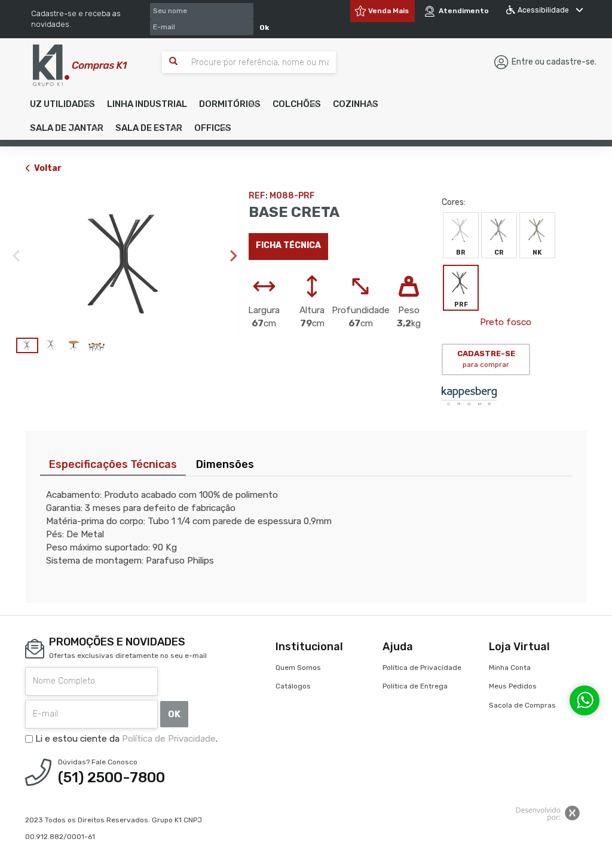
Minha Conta (510, 667)
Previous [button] (16, 256)
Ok (264, 27)
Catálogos (293, 686)
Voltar (48, 168)
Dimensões (225, 464)
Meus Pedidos (513, 686)
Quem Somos (298, 667)
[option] (128, 263)
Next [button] (234, 256)
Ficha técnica (288, 245)
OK (174, 714)
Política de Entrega (415, 686)
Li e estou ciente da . (125, 738)
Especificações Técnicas (113, 464)
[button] (62, 104)
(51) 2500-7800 (111, 777)
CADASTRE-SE (486, 359)
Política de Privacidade (169, 738)
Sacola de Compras (522, 705)
